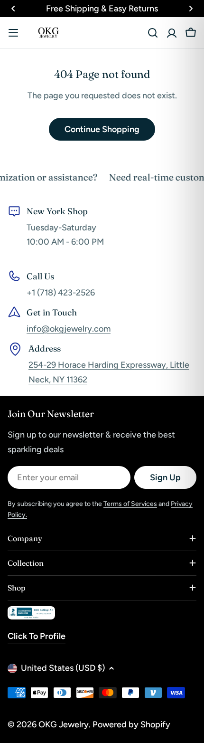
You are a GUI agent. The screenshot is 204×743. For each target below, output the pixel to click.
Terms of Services (130, 504)
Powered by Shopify (131, 724)
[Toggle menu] (13, 32)
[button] (13, 8)
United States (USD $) (63, 668)
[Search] (152, 32)
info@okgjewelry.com (69, 329)
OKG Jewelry (63, 724)
